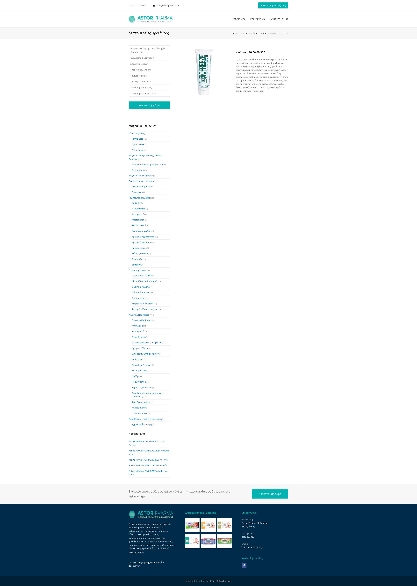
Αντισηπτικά (138, 331)
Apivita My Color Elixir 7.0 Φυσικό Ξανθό (148, 465)
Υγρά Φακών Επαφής (140, 69)
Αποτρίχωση (138, 219)
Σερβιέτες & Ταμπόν (142, 387)
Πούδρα (136, 376)
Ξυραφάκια (137, 192)
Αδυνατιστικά (138, 208)
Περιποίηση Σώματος (141, 87)
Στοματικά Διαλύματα (142, 303)
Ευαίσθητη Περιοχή (141, 365)
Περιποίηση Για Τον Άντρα (143, 93)
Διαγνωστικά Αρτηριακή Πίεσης (147, 164)
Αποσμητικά (138, 214)
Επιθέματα (137, 359)
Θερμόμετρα (138, 170)
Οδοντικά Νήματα (141, 286)
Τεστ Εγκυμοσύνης (141, 402)
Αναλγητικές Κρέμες (142, 320)
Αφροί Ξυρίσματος (141, 186)
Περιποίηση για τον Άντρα (142, 181)
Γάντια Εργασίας (138, 75)
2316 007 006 (139, 5)
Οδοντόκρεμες (139, 298)
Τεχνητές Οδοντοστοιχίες (144, 309)
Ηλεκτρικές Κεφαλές (142, 275)
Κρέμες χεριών (139, 247)
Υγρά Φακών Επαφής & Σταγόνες (145, 418)
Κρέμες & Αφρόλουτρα (143, 236)
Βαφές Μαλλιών (140, 225)
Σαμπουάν (137, 259)
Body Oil (136, 202)
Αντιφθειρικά (138, 337)
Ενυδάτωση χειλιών (142, 230)
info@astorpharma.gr (168, 5)
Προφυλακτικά (139, 381)
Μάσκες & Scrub (140, 253)
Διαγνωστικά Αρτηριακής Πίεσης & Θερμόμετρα (147, 50)
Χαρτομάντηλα (139, 407)
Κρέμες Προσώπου (141, 242)
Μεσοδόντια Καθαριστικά (144, 281)
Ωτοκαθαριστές (139, 413)
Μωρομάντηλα (139, 370)
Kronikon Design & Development (216, 581)
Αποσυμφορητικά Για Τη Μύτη (147, 342)
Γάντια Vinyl (138, 150)
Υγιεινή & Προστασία (140, 81)
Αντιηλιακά (137, 325)
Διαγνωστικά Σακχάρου (142, 57)
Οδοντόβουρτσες (140, 292)
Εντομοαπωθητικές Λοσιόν (145, 353)
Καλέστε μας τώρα (270, 494)
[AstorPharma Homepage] (151, 516)
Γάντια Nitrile (138, 144)
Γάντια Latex (138, 138)
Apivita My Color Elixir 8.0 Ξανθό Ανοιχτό (148, 459)
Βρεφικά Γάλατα (140, 348)
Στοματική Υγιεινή (139, 63)
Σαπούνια (137, 264)
